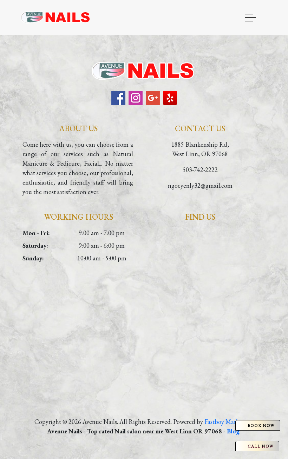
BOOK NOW (261, 425)
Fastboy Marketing (228, 422)
